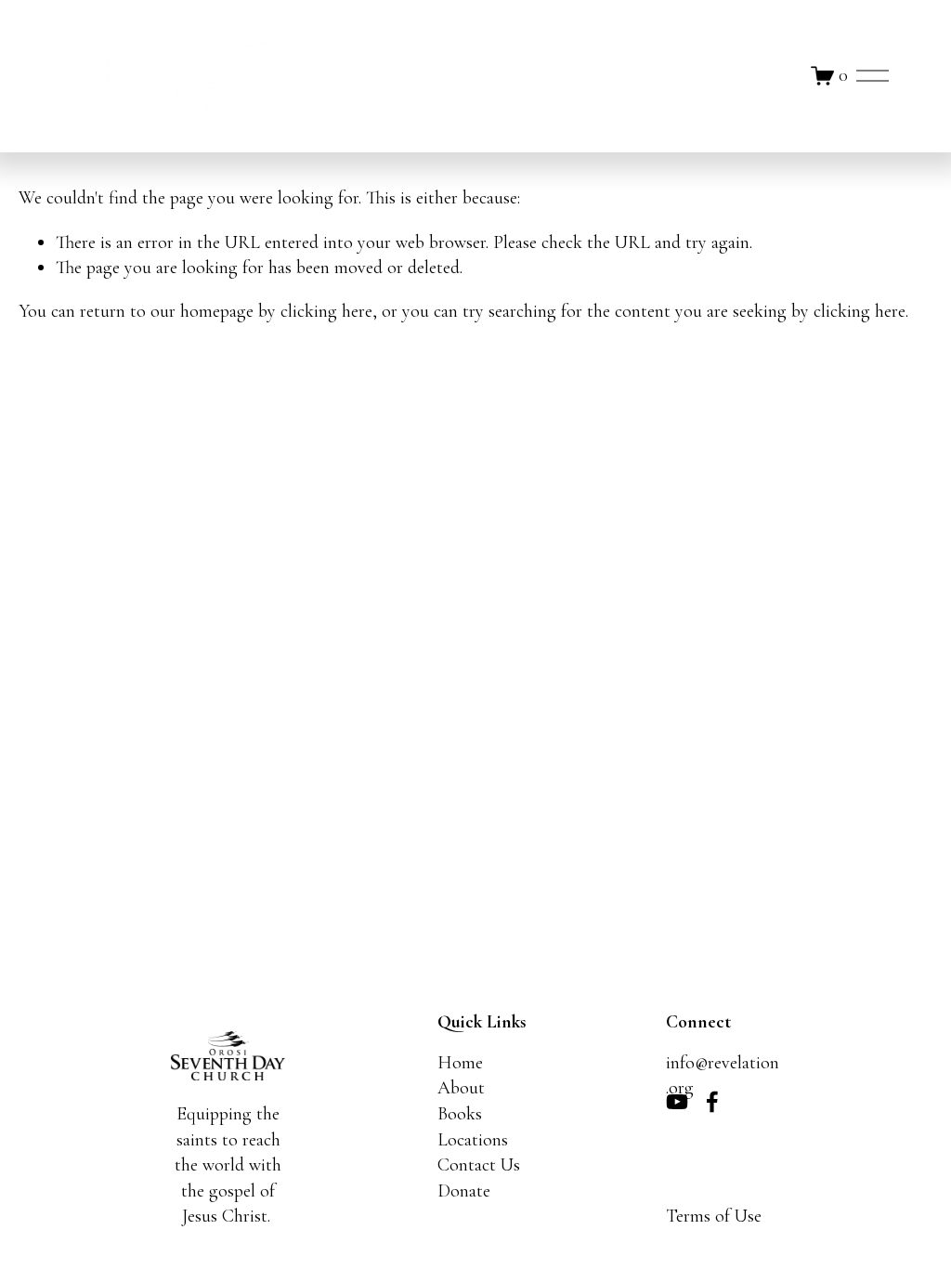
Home (460, 1063)
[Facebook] (712, 1102)
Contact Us (478, 1165)
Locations (472, 1140)
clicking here (326, 311)
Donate (463, 1191)
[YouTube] (677, 1102)
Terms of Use (714, 1216)
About (461, 1088)
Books (459, 1114)
